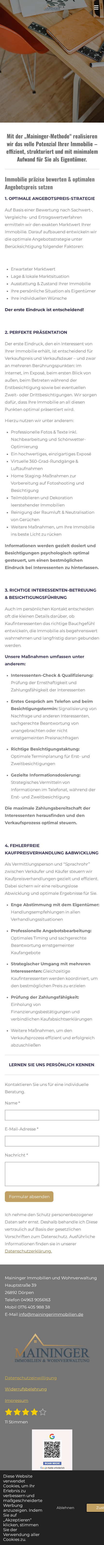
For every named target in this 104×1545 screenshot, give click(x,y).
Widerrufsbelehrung (26, 1389)
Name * (12, 1103)
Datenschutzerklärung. (28, 1251)
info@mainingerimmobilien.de (51, 1314)
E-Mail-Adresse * (21, 1129)
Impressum (16, 1400)
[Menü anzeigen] (96, 7)
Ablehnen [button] (65, 1507)
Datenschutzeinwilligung (31, 1377)
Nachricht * (16, 1155)
